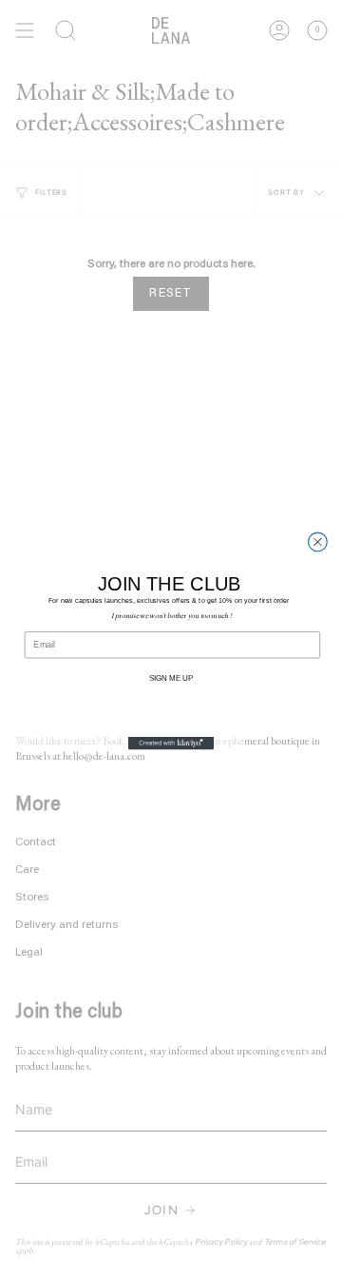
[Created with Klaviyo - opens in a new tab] (171, 742)
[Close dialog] (318, 541)
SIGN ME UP (171, 677)
